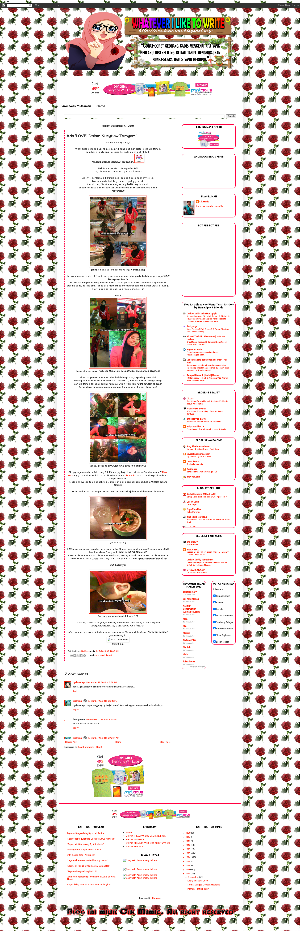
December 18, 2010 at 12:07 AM (103, 738)
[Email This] (71, 655)
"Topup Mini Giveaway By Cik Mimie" (85, 844)
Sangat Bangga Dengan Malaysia (204, 884)
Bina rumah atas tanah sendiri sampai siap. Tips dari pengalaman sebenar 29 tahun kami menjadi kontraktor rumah (208, 368)
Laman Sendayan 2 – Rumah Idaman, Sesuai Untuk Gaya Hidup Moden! (207, 563)
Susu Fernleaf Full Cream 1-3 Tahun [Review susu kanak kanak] (208, 330)
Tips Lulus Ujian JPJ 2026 (199, 456)
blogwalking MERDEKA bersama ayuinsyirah (89, 884)
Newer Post (71, 742)
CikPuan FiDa (189, 640)
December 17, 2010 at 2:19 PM (102, 701)
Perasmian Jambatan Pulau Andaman (204, 421)
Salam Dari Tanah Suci (197, 572)
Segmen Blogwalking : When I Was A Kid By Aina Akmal (91, 877)
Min (184, 626)
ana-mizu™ (192, 542)
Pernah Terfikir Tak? (198, 889)
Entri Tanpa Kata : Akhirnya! (81, 855)
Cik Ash (190, 398)
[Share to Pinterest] (84, 655)
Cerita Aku (192, 469)
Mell (185, 619)
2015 (188, 853)
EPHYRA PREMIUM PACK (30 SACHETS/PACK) (148, 843)
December (193, 877)
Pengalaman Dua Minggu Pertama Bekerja (206, 429)
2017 (188, 845)
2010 (188, 873)
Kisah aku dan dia (195, 464)
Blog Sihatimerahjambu (198, 446)
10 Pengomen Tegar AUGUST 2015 (84, 849)
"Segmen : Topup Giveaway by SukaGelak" (88, 866)
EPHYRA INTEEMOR (135, 839)
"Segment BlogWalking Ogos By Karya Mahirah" (91, 838)
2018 (188, 841)
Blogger (156, 898)
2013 (188, 861)
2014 (188, 857)
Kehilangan (192, 504)
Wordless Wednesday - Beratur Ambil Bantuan (205, 412)
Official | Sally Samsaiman (200, 559)
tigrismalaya (79, 682)
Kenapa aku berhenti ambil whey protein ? (207, 496)
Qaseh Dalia (193, 501)
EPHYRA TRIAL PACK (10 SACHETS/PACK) (146, 836)
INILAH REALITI (194, 549)
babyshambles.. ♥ (195, 426)
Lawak (109, 655)
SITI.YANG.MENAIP (196, 570)
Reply (76, 691)
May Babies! (192, 544)
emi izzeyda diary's (196, 419)
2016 (188, 849)
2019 (188, 837)
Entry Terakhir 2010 (198, 880)
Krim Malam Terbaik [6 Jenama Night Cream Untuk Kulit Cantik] (207, 343)
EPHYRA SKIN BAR (134, 846)
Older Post (165, 742)
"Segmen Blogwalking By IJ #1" (82, 871)
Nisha (185, 654)
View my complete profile (209, 206)
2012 (188, 865)
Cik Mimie (77, 701)
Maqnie (186, 633)
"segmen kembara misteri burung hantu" (87, 860)
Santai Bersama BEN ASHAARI (201, 494)
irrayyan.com (193, 476)
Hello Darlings (193, 512)
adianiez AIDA (190, 591)
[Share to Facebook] (81, 655)
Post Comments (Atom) (90, 747)
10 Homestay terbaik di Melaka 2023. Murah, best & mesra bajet (207, 379)
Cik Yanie (130, 475)
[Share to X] (78, 655)
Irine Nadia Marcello (197, 517)
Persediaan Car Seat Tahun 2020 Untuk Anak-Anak (208, 520)
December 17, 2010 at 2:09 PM (101, 682)
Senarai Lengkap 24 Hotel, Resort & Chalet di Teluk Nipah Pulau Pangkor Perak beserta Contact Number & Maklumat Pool (208, 319)
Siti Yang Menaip (191, 599)
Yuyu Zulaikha (194, 509)
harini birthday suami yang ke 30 (202, 471)
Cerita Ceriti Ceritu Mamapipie (202, 313)
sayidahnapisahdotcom (198, 454)
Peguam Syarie (194, 349)
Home (101, 105)
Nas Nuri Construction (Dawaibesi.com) (191, 609)
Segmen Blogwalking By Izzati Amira (85, 833)
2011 (187, 869)
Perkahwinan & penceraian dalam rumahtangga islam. (202, 353)
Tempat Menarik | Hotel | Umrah (203, 375)
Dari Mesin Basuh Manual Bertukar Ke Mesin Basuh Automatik (207, 402)
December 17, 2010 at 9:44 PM (101, 719)
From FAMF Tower (196, 408)
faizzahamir (189, 661)
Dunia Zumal (193, 461)
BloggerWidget (197, 666)
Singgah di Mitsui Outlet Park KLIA (203, 449)
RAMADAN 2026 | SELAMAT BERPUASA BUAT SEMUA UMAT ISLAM (208, 553)
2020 (188, 833)
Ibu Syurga (192, 326)
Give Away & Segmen (76, 105)
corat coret (99, 655)
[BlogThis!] (74, 655)
